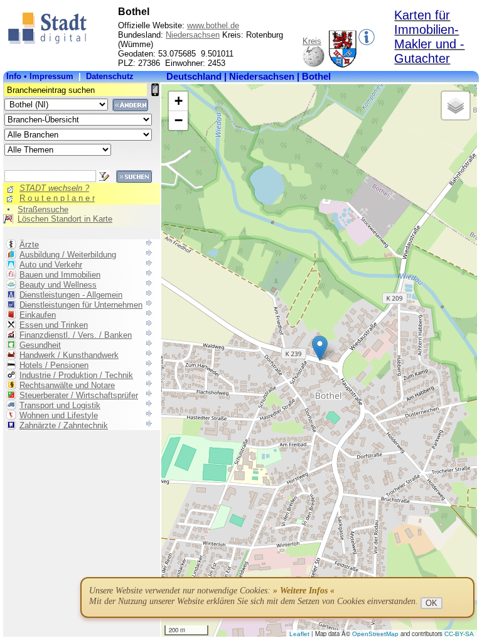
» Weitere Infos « (304, 590)
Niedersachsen (193, 35)
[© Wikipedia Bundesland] (313, 65)
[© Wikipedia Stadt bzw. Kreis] (343, 65)
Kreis (312, 41)
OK (431, 603)
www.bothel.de (213, 25)
